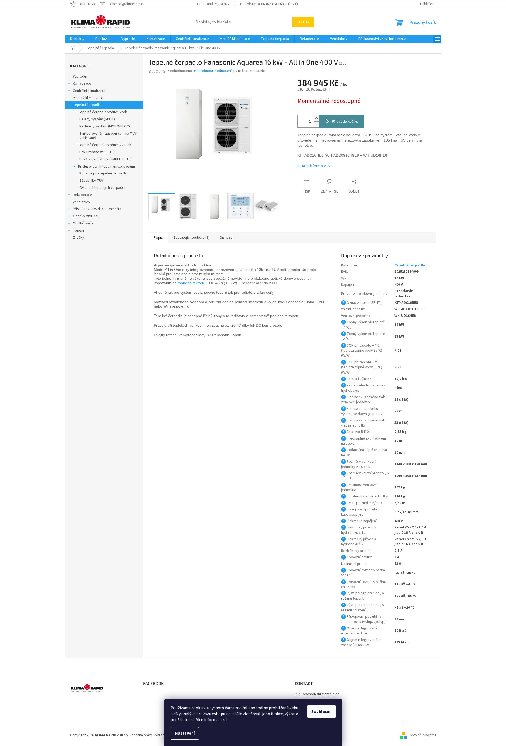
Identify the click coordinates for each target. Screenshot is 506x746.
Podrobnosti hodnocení (213, 71)
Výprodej (80, 76)
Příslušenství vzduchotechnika (97, 209)
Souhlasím (321, 711)
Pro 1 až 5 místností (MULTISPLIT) (105, 159)
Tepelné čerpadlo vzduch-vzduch (104, 145)
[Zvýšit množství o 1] (316, 118)
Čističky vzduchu (86, 216)
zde (225, 720)
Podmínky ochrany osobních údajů (269, 4)
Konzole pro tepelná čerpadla (103, 173)
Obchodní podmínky (213, 4)
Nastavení (185, 733)
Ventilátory (81, 202)
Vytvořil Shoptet (423, 735)
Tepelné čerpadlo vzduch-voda (103, 112)
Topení (78, 230)
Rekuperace (82, 195)
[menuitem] (77, 39)
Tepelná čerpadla (87, 105)
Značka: (250, 71)
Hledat (303, 22)
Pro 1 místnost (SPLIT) (96, 152)
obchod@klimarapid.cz (321, 694)
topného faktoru (191, 283)
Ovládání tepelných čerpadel (102, 187)
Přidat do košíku (345, 121)
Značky (78, 237)
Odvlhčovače (83, 223)
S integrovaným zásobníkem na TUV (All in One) (107, 136)
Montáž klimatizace (88, 98)
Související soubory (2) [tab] (191, 237)
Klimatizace (82, 83)
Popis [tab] (158, 237)
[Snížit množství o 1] (316, 124)
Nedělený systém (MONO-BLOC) (104, 126)
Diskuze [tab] (226, 237)
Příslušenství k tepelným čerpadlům (106, 166)
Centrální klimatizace (89, 90)
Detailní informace (311, 166)
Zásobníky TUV (91, 180)
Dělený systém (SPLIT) (97, 119)
